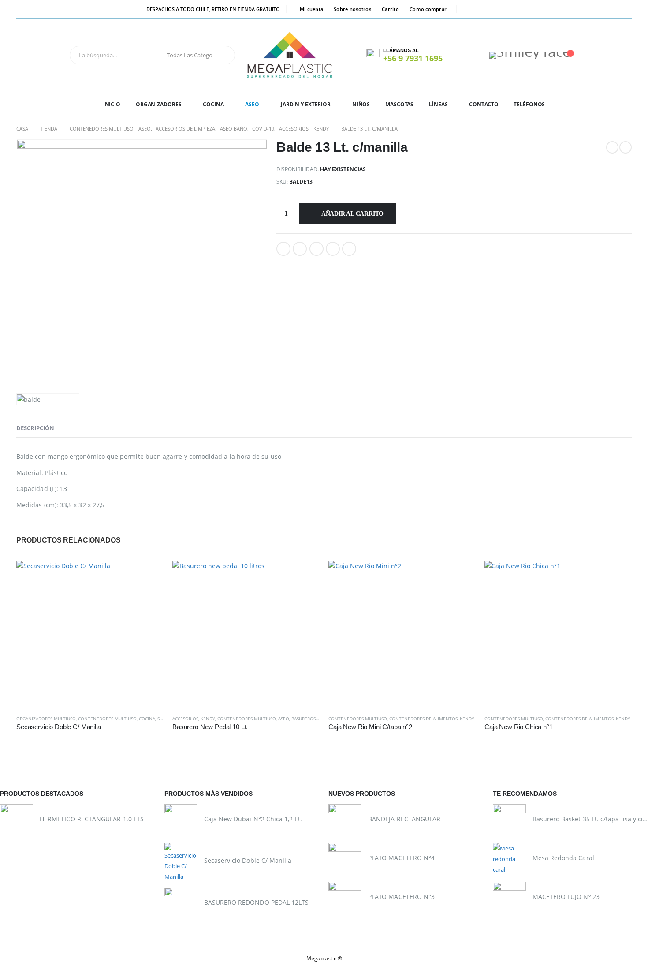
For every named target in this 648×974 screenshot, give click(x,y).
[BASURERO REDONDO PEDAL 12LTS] (180, 904)
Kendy (208, 719)
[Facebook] (469, 9)
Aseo (252, 104)
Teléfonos (529, 104)
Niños (361, 104)
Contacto (483, 104)
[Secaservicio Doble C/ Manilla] (180, 862)
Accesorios (185, 719)
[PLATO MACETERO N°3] (344, 898)
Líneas (438, 104)
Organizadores (158, 104)
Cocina (213, 104)
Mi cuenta (311, 9)
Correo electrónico (349, 249)
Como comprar (428, 9)
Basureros (303, 719)
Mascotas (399, 104)
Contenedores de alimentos (423, 719)
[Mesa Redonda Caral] (509, 859)
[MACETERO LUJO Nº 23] (509, 898)
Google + (333, 249)
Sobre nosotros (352, 9)
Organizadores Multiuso (46, 719)
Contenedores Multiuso (107, 719)
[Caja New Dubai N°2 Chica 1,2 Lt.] (180, 820)
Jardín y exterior (306, 104)
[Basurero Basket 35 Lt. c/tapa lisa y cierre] (509, 820)
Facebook (283, 249)
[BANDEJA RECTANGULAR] (344, 820)
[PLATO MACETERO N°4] (344, 859)
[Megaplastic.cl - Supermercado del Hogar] (290, 54)
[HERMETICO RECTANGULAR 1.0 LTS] (16, 820)
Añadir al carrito (352, 213)
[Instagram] (482, 9)
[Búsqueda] (227, 55)
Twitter (300, 249)
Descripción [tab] (35, 428)
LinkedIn (316, 249)
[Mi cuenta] (467, 55)
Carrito (390, 9)
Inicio (111, 104)
